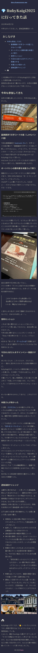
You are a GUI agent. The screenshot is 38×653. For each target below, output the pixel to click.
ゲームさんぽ (22, 341)
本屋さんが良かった (18, 64)
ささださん (11, 407)
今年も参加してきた (14, 41)
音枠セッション (16, 56)
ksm (22, 650)
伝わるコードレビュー (13, 426)
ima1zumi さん (20, 143)
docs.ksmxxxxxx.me (19, 2)
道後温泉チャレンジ (18, 67)
